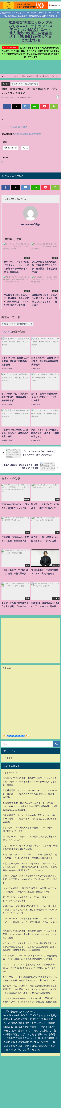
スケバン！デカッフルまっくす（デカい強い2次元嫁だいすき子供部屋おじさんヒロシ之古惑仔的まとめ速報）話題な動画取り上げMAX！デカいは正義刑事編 (30, 946)
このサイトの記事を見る (14, 127)
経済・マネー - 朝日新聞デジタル (26, 84)
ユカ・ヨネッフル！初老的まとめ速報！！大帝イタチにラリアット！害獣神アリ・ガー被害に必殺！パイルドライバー (30, 921)
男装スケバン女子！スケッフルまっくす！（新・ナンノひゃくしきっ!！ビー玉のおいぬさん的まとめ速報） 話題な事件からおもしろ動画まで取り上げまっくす (30, 866)
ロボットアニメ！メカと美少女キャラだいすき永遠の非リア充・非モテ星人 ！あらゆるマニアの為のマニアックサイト (30, 879)
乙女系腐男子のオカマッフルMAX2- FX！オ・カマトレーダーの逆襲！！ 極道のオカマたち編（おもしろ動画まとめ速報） (30, 793)
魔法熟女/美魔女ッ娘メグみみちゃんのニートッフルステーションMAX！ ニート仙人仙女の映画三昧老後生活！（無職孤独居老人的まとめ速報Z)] (30, 806)
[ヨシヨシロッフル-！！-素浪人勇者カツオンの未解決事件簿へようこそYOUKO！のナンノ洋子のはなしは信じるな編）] (30, 968)
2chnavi (7, 668)
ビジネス (5, 84)
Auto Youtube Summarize (27, 134)
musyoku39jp (30, 224)
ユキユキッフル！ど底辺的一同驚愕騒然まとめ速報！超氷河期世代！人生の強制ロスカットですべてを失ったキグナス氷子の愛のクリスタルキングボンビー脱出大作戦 (30, 989)
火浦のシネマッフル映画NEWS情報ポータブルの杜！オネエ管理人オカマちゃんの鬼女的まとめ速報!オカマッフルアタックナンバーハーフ (30, 909)
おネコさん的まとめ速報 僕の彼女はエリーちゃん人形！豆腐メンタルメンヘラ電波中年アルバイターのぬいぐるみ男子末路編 (30, 781)
